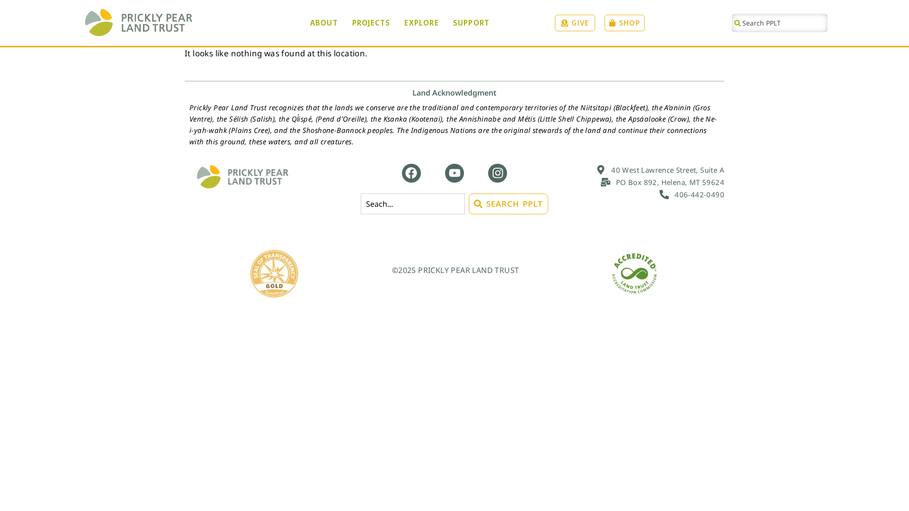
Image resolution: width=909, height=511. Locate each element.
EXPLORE (421, 23)
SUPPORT (471, 23)
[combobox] (780, 23)
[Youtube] (454, 173)
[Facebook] (411, 173)
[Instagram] (497, 173)
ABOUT (324, 23)
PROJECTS (371, 23)
